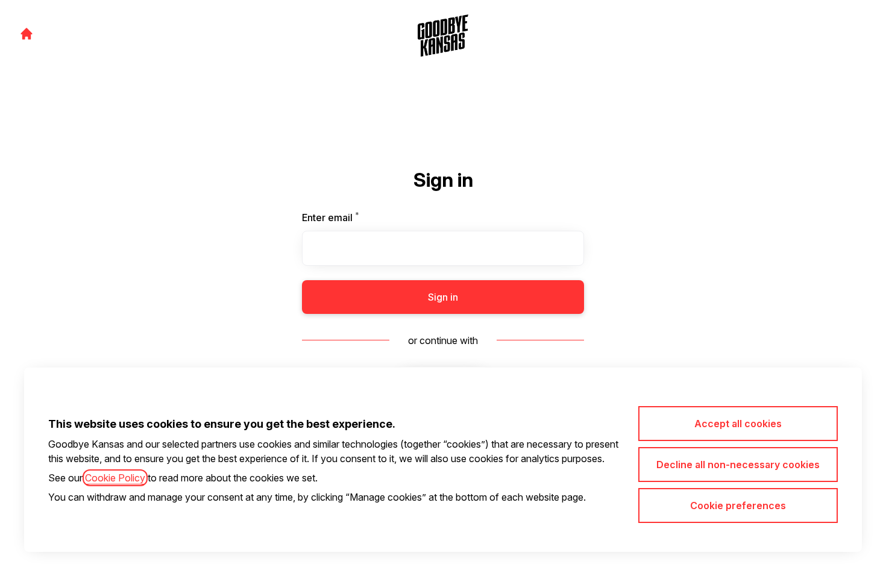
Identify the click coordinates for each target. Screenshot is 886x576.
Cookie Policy (115, 478)
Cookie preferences (738, 505)
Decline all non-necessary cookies (738, 465)
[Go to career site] (26, 34)
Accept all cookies (738, 424)
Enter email (351, 217)
